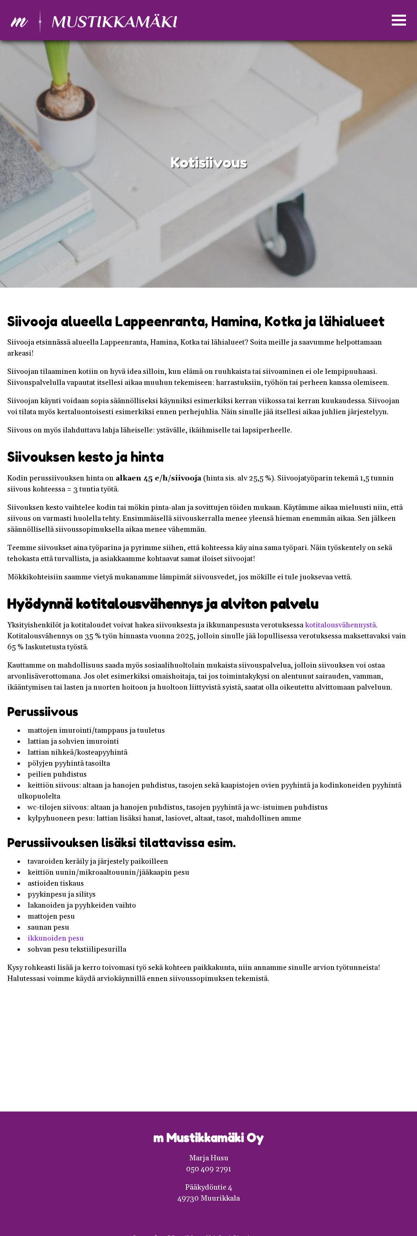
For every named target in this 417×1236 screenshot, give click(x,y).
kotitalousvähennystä (340, 625)
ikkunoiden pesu (56, 938)
